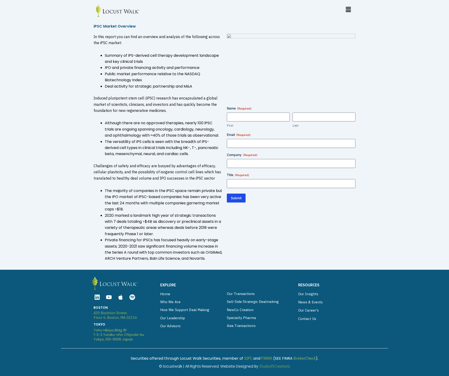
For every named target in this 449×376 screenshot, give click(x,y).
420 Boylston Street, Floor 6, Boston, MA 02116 (115, 315)
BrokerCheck (304, 358)
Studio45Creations (274, 366)
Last (296, 125)
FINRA (266, 358)
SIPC (248, 358)
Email (239, 135)
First (230, 125)
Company (242, 155)
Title (238, 175)
